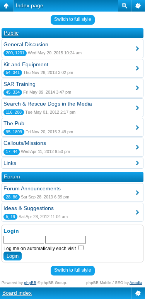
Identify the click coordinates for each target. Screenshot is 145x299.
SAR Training (19, 84)
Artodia (136, 283)
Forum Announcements (32, 188)
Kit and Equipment (25, 64)
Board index (17, 293)
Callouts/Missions (24, 143)
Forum (12, 176)
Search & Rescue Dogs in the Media (47, 104)
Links (9, 163)
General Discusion (25, 44)
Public (11, 33)
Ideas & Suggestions (28, 208)
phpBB (30, 283)
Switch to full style (72, 19)
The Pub (13, 123)
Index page (29, 5)
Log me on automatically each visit (40, 248)
